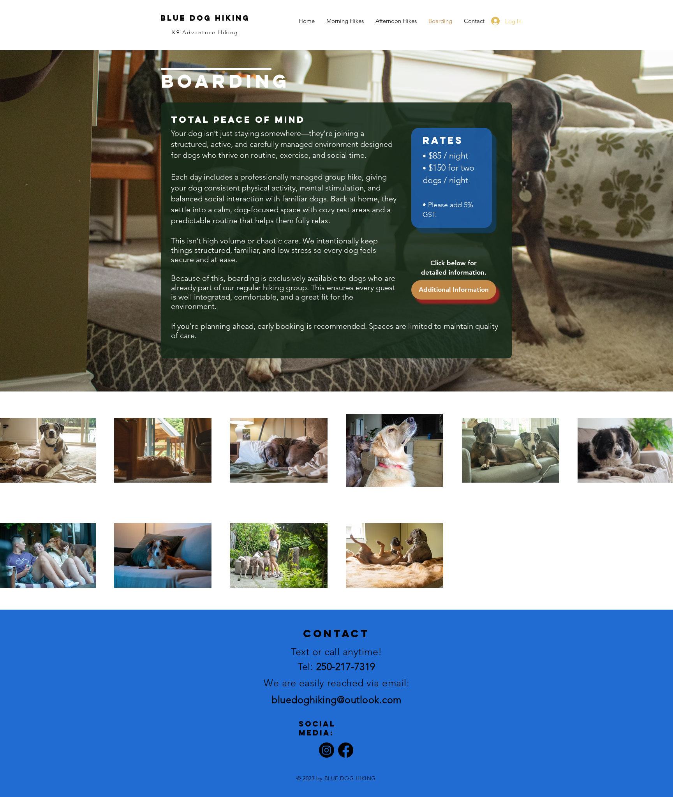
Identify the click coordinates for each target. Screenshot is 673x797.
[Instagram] (326, 750)
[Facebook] (345, 750)
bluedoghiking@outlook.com (336, 699)
